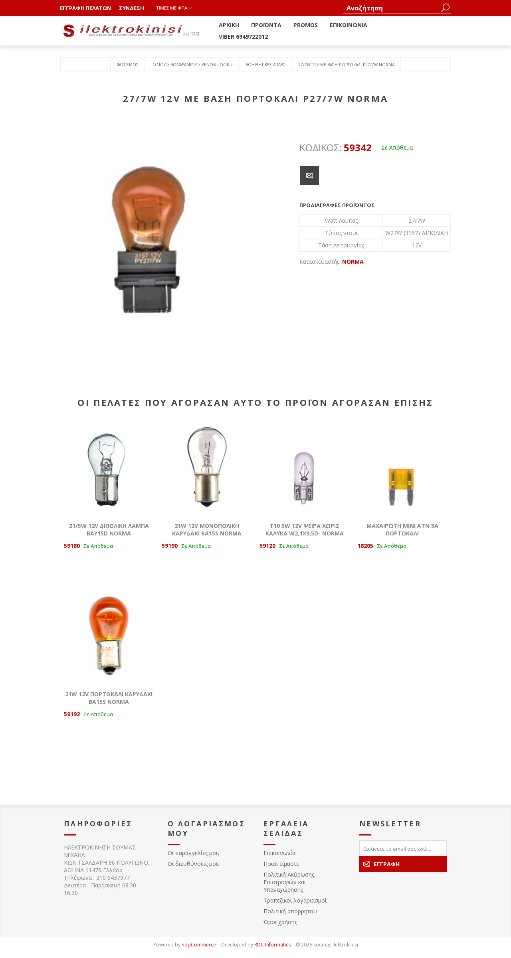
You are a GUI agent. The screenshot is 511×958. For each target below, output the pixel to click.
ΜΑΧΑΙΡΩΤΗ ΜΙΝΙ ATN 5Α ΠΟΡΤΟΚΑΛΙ (402, 529)
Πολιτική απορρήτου (290, 911)
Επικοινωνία (279, 853)
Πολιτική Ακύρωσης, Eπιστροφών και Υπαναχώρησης (289, 882)
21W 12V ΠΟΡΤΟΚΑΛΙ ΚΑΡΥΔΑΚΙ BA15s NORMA (109, 697)
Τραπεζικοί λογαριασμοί (295, 900)
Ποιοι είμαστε (281, 863)
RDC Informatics (272, 944)
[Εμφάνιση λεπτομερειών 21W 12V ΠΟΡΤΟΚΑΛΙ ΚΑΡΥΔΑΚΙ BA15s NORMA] (109, 637)
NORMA (353, 261)
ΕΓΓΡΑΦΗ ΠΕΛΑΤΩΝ (85, 8)
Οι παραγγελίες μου (194, 853)
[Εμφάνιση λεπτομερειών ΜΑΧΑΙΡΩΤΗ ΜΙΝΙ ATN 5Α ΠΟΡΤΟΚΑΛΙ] (402, 469)
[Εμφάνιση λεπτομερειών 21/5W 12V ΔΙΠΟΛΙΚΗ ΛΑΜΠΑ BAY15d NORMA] (109, 469)
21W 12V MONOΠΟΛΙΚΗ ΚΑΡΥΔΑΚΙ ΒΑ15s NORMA (207, 529)
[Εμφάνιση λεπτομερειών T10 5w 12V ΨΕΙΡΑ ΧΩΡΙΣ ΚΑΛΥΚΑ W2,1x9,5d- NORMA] (304, 469)
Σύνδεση (131, 8)
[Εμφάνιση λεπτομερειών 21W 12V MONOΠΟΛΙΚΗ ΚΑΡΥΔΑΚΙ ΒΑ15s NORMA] (207, 469)
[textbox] (391, 8)
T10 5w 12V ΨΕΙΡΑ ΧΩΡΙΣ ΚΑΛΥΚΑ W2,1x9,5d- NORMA (304, 529)
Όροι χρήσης (280, 922)
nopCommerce (199, 944)
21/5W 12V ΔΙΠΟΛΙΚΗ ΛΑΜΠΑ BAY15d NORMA (109, 529)
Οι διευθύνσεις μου (194, 863)
